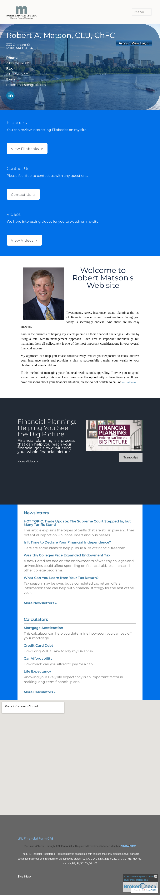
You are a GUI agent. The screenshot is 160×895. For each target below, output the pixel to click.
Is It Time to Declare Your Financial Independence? (67, 542)
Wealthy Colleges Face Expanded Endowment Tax (67, 555)
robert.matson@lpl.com (26, 85)
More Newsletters (40, 603)
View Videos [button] (22, 240)
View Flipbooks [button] (25, 149)
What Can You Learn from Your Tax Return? (61, 578)
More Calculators (40, 692)
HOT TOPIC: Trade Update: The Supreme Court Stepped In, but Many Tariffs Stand (77, 523)
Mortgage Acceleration (43, 628)
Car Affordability (38, 658)
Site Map (24, 876)
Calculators (36, 619)
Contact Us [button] (21, 195)
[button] (142, 12)
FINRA (125, 846)
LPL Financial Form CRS (36, 838)
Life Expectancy (37, 671)
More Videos (28, 461)
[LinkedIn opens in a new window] (10, 95)
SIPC (133, 846)
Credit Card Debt (38, 646)
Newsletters (36, 512)
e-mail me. (129, 382)
